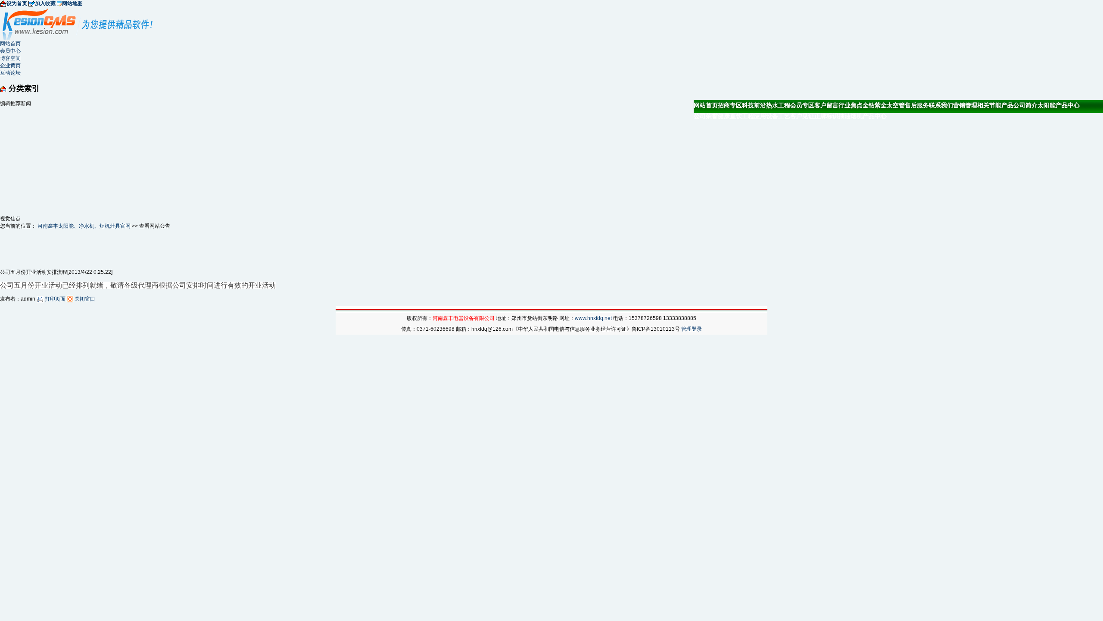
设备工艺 (778, 116)
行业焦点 (850, 105)
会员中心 (10, 51)
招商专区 (730, 105)
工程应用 (754, 116)
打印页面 (55, 299)
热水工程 (778, 105)
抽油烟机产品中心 (862, 116)
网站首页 (10, 44)
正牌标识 (826, 116)
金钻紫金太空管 (884, 105)
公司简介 (1025, 105)
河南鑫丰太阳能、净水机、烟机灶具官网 (84, 226)
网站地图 (72, 3)
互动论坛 (10, 73)
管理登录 (691, 329)
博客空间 (10, 58)
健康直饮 (730, 116)
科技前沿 (754, 105)
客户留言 (826, 105)
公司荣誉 (706, 116)
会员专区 (802, 105)
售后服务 (917, 105)
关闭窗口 (84, 299)
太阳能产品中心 (1059, 105)
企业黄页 (10, 66)
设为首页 (16, 3)
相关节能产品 (995, 105)
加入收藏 (45, 3)
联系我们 (941, 105)
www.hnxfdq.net (593, 318)
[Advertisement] (64, 161)
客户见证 (802, 116)
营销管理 (965, 105)
